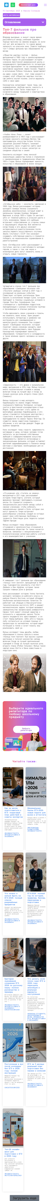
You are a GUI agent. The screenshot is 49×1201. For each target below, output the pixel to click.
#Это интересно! (11, 15)
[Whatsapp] (13, 5)
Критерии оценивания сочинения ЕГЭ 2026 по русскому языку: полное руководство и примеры (13, 985)
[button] (28, 5)
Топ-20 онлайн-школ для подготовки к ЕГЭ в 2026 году (13, 1152)
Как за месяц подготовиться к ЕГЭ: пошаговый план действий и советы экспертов (14, 812)
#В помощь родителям (33, 828)
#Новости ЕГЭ (12, 833)
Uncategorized (12, 1010)
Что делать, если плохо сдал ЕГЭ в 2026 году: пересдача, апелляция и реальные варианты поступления (36, 986)
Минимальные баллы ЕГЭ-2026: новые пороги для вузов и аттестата (36, 811)
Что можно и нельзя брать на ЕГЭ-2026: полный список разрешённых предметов (13, 899)
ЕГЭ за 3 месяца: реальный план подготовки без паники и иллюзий (36, 1067)
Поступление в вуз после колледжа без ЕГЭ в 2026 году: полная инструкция (14, 1068)
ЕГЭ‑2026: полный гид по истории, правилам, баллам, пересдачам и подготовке (36, 897)
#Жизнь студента (36, 1014)
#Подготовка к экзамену (12, 835)
